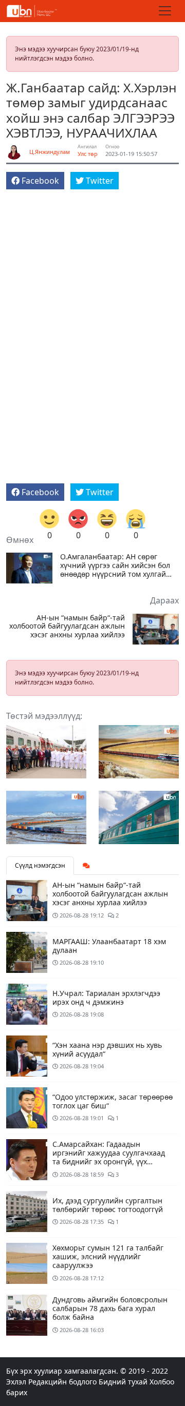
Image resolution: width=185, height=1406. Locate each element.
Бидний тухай (123, 1382)
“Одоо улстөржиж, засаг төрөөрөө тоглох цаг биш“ (112, 1101)
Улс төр (88, 154)
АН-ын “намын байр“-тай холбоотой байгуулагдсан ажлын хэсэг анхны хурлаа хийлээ (67, 626)
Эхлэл (16, 1382)
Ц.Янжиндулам (49, 151)
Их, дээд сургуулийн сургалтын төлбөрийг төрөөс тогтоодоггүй (107, 1205)
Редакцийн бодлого (62, 1382)
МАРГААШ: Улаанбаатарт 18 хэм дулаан (109, 945)
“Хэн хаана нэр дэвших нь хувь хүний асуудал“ (107, 1049)
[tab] (86, 865)
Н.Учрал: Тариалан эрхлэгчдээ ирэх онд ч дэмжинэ (106, 997)
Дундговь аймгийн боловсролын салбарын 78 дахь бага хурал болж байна (110, 1308)
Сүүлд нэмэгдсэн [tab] (40, 865)
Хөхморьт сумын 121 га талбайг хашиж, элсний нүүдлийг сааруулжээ (107, 1256)
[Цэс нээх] (165, 11)
